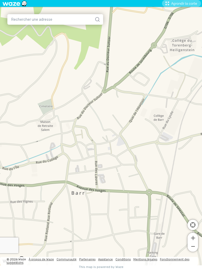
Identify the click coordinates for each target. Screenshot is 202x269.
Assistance (105, 259)
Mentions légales (145, 259)
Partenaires (87, 259)
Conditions (123, 259)
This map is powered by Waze (101, 267)
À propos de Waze (41, 259)
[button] (193, 237)
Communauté (67, 259)
